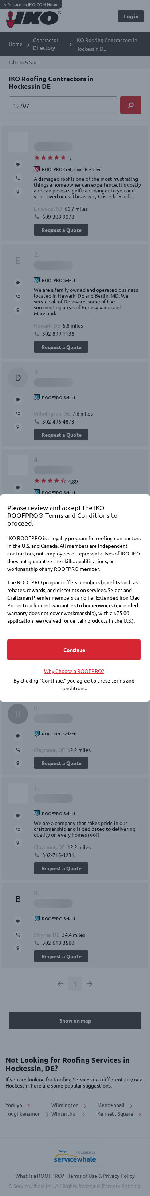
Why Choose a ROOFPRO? (74, 671)
